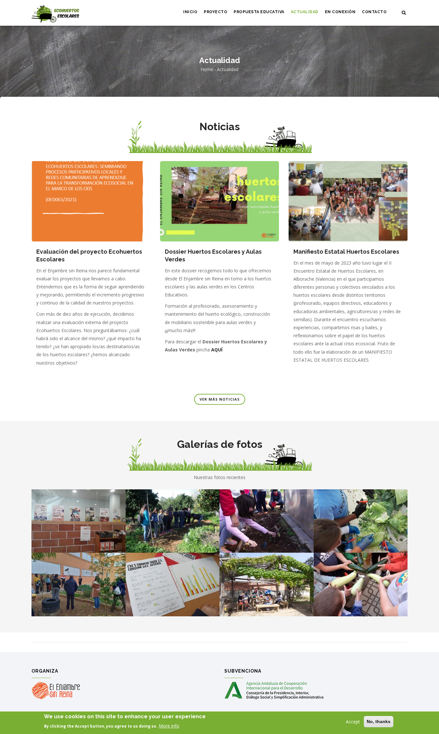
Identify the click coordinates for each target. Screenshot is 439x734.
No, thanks (378, 721)
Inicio (190, 12)
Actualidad (304, 12)
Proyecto (215, 12)
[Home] (55, 13)
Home (207, 69)
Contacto (374, 12)
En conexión (340, 12)
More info (169, 726)
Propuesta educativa (259, 12)
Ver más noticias (220, 399)
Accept (353, 722)
